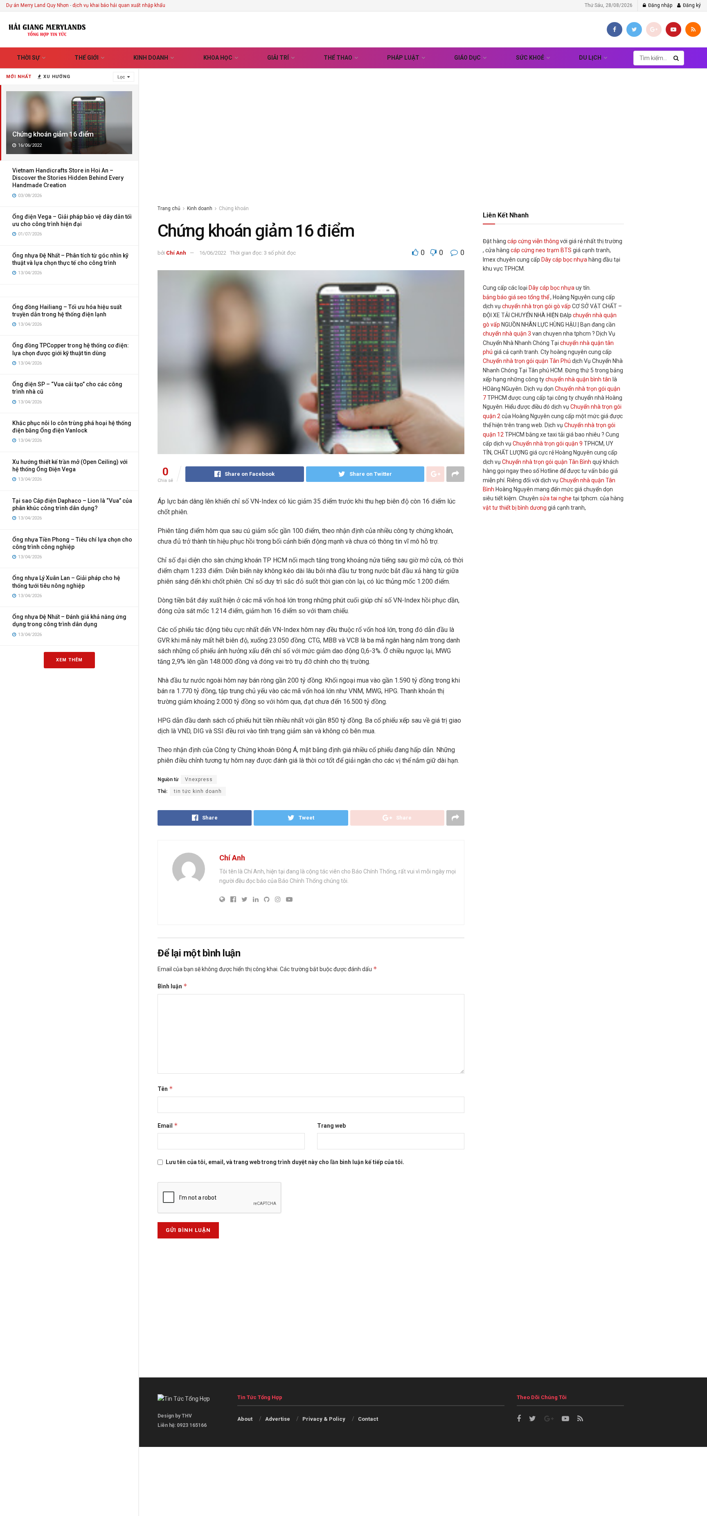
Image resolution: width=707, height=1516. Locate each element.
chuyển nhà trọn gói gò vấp (536, 306)
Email (168, 1125)
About (244, 1419)
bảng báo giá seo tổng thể (516, 297)
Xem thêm (69, 660)
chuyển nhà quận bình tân (578, 379)
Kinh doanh (150, 57)
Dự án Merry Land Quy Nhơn (37, 5)
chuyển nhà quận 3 (507, 333)
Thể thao (338, 57)
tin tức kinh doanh (198, 791)
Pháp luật (403, 57)
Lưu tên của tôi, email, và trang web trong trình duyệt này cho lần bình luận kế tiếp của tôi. (285, 1162)
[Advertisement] (423, 126)
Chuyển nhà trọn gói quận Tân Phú (527, 361)
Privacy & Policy (323, 1419)
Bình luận (172, 986)
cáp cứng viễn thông (533, 241)
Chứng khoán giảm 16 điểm (53, 134)
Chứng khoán (234, 208)
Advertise (277, 1419)
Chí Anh (176, 253)
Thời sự (28, 57)
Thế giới (86, 57)
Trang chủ (169, 208)
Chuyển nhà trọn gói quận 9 (548, 443)
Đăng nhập (659, 5)
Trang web (331, 1125)
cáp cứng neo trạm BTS (541, 250)
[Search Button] (676, 58)
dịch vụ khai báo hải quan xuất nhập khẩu (118, 5)
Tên (165, 1089)
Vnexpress (199, 779)
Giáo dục (467, 57)
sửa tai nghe (556, 498)
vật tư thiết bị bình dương (515, 507)
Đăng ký (691, 5)
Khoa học (217, 57)
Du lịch (590, 57)
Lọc (121, 77)
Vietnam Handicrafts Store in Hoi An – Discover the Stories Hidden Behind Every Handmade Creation (68, 177)
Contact (368, 1419)
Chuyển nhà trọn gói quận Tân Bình (546, 462)
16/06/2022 (212, 253)
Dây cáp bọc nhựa (564, 259)
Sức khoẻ (530, 57)
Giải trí (278, 57)
